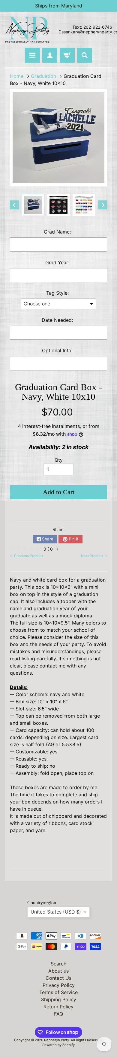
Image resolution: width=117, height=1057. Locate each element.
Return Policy (59, 1007)
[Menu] (32, 55)
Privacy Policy (59, 985)
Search (58, 964)
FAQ (58, 1014)
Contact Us (58, 978)
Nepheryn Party (56, 1040)
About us (58, 971)
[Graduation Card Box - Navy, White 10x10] (33, 205)
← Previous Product (26, 556)
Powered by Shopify (58, 1045)
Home (16, 76)
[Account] (49, 55)
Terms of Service (58, 992)
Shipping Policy (58, 999)
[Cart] (67, 55)
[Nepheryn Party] (27, 29)
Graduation (43, 76)
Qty (59, 460)
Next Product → (94, 556)
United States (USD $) (56, 912)
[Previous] (14, 204)
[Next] (102, 204)
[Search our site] (84, 55)
